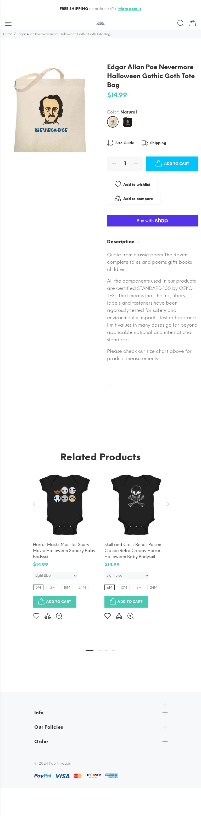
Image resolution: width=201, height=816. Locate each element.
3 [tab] (106, 650)
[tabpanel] (64, 541)
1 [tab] (89, 650)
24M (82, 588)
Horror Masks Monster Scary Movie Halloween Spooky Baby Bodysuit (64, 550)
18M (67, 588)
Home (7, 34)
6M (38, 588)
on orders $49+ (101, 9)
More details (130, 9)
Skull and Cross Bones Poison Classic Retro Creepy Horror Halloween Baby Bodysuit (132, 550)
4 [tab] (113, 650)
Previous (34, 504)
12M (52, 588)
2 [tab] (99, 650)
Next (167, 504)
